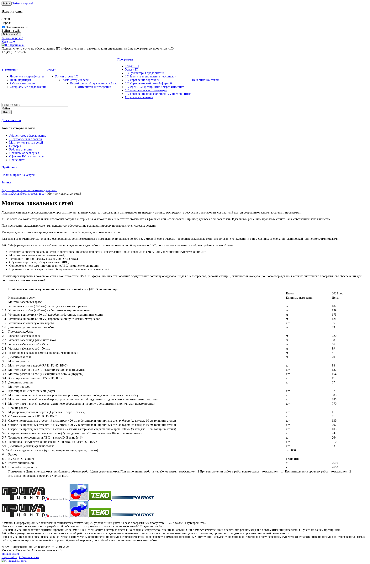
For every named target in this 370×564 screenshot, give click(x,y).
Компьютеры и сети (75, 80)
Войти (6, 3)
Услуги (51, 69)
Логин (6, 18)
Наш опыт (198, 80)
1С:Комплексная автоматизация (146, 90)
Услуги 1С (132, 66)
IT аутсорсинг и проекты (25, 139)
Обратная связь (29, 557)
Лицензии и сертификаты (27, 76)
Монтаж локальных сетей (26, 142)
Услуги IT (131, 69)
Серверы (15, 146)
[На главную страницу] (13, 45)
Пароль (6, 22)
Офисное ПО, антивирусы (26, 156)
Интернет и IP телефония (94, 86)
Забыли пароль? (22, 3)
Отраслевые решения (139, 97)
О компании (10, 69)
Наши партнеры (20, 80)
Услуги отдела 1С (66, 76)
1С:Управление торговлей (142, 80)
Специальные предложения (28, 86)
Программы (125, 59)
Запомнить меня (16, 27)
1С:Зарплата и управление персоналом (150, 76)
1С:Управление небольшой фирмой (148, 83)
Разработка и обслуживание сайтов (93, 83)
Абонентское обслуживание (27, 135)
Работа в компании (22, 83)
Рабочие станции (20, 149)
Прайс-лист (16, 159)
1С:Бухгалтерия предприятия (144, 73)
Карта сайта (9, 557)
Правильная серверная (24, 153)
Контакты (212, 80)
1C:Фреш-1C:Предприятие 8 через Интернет (154, 86)
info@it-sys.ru (10, 553)
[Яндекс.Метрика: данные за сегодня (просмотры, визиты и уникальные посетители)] (14, 560)
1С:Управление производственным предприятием (158, 93)
